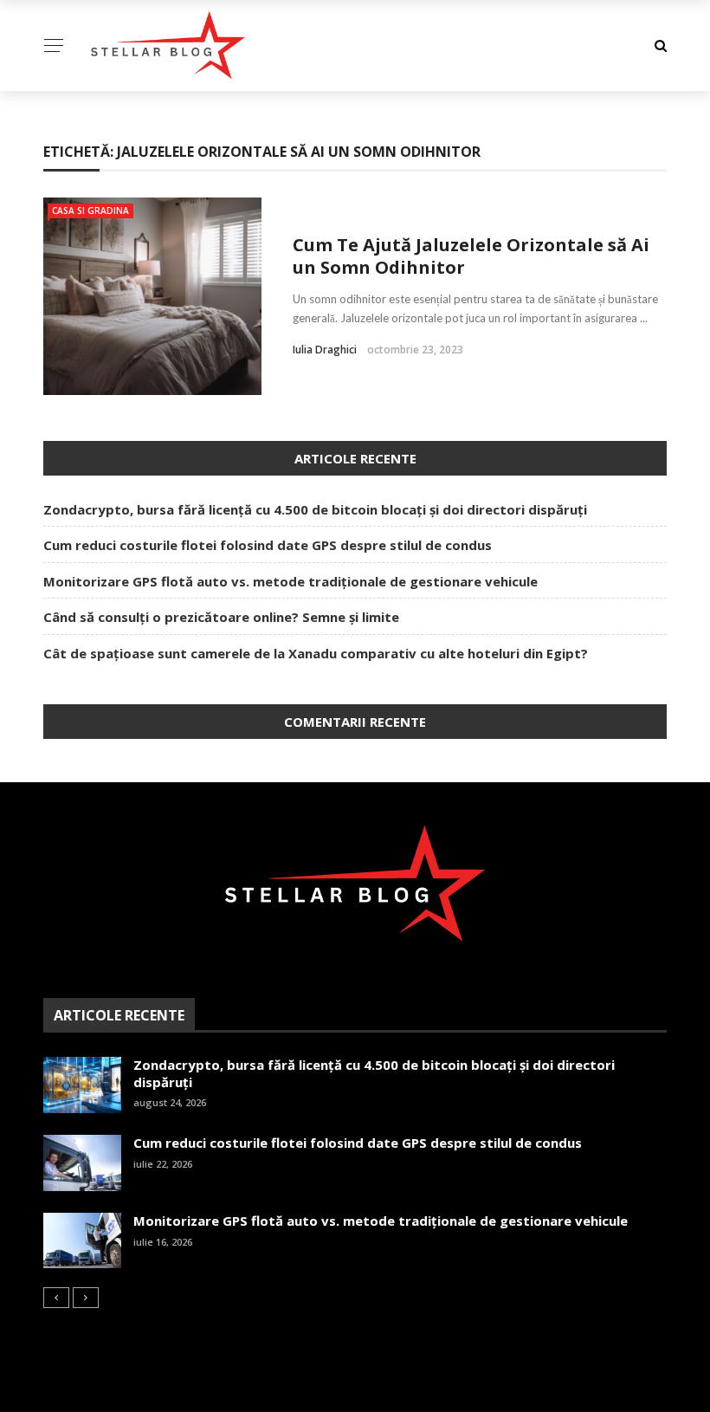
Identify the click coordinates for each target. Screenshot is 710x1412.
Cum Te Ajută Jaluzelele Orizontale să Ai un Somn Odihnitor (471, 256)
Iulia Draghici (325, 349)
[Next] (86, 1297)
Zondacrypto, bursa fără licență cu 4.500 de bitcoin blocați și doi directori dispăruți (315, 509)
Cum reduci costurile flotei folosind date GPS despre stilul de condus (267, 545)
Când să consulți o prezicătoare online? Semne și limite (221, 616)
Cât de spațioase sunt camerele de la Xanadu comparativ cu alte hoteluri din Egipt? (315, 653)
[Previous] (56, 1297)
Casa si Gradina (90, 210)
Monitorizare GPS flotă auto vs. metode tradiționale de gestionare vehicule (290, 581)
